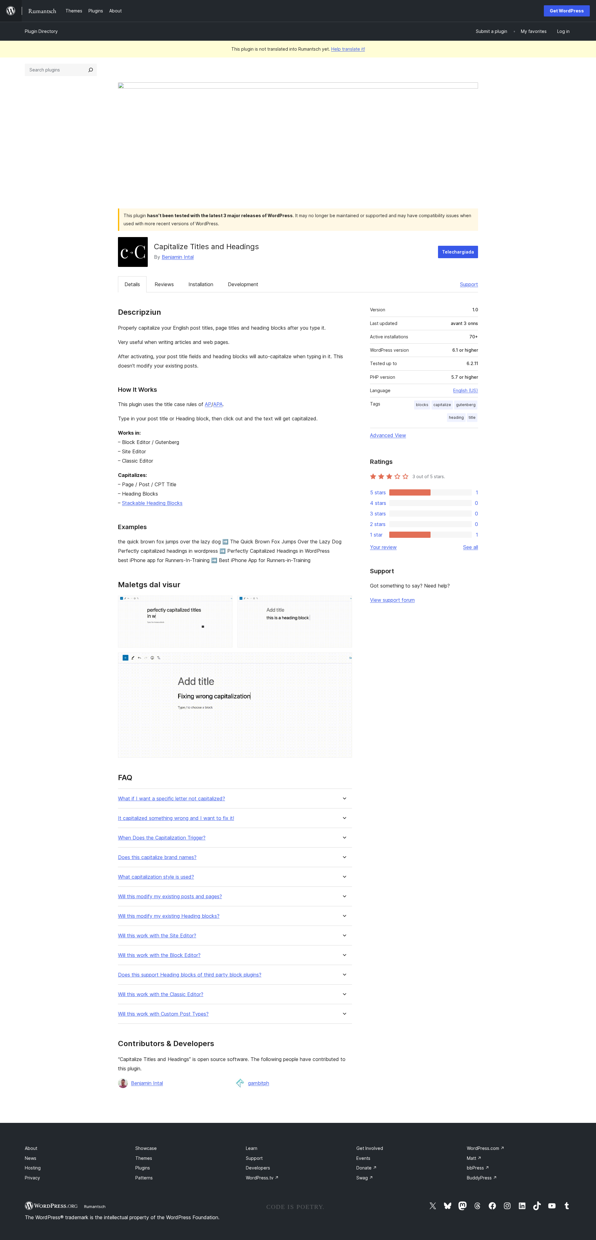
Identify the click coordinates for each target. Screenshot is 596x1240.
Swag (364, 1177)
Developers (258, 1167)
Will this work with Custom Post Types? (163, 1014)
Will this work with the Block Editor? (159, 955)
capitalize (442, 404)
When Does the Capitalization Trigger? (161, 838)
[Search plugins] (90, 70)
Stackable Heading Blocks (152, 503)
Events (363, 1158)
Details (132, 284)
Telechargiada (458, 251)
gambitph (258, 1083)
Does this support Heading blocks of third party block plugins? (189, 975)
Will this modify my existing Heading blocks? (168, 916)
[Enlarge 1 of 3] (224, 604)
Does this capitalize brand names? (157, 857)
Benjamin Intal (178, 257)
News (30, 1158)
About (31, 1148)
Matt (474, 1158)
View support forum (392, 600)
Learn (251, 1148)
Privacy (32, 1177)
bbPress (478, 1167)
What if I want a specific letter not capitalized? (171, 799)
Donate (366, 1167)
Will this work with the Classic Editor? (160, 994)
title (472, 417)
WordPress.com (485, 1148)
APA (218, 404)
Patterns (144, 1177)
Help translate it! (348, 49)
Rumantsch (95, 1206)
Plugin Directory (41, 31)
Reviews (164, 284)
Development (243, 284)
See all (470, 547)
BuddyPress (482, 1177)
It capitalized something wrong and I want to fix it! (176, 818)
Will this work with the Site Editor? (157, 936)
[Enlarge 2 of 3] (344, 604)
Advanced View (388, 435)
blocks (422, 404)
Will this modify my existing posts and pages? (170, 896)
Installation (200, 284)
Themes (143, 1158)
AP (208, 404)
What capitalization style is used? (156, 877)
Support (469, 284)
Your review (383, 547)
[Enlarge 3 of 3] (344, 661)
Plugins (142, 1167)
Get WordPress (567, 10)
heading (456, 417)
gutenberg (466, 404)
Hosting (33, 1167)
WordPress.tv (262, 1177)
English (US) (465, 390)
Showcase (146, 1148)
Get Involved (369, 1148)
